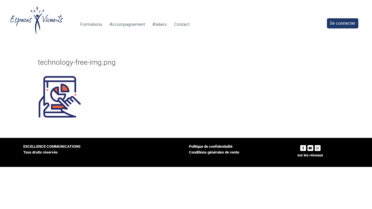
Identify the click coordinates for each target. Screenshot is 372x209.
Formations (91, 24)
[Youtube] (310, 148)
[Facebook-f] (303, 148)
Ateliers (159, 24)
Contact (181, 24)
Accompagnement (127, 24)
